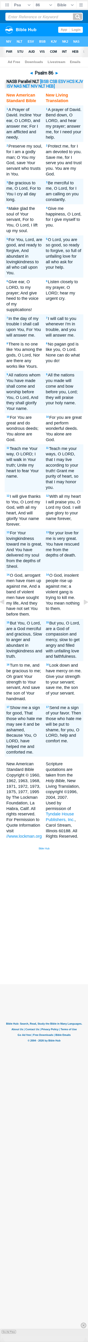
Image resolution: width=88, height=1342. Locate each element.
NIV (34, 86)
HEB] (50, 86)
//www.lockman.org (24, 836)
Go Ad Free (9, 1332)
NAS (18, 86)
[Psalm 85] (6, 612)
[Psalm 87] (82, 612)
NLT (41, 86)
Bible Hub (44, 848)
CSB (53, 81)
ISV (10, 86)
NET (26, 86)
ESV (62, 81)
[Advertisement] (50, 949)
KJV (79, 81)
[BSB (44, 81)
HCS (71, 81)
